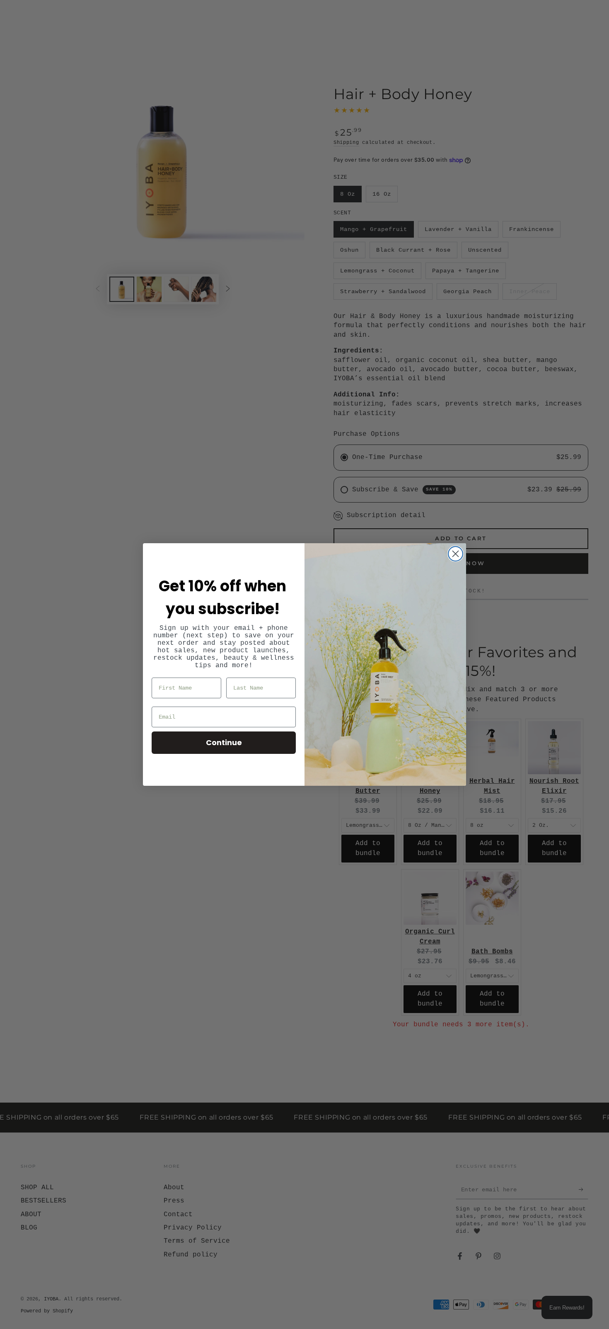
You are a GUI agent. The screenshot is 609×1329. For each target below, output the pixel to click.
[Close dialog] (455, 554)
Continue (224, 742)
